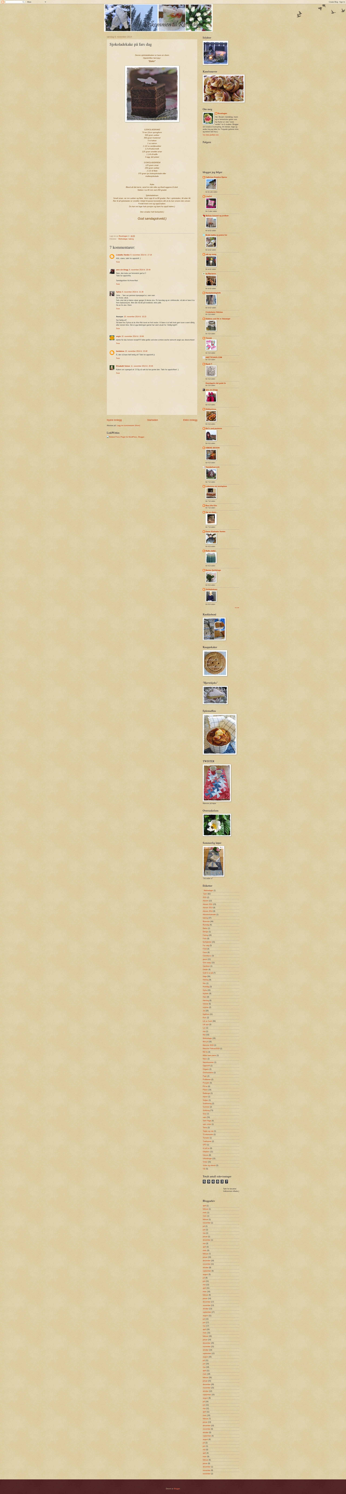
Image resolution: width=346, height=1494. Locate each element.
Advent (205, 901)
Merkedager (207, 1038)
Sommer (206, 1107)
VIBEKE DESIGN (212, 448)
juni (204, 1230)
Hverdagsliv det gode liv (216, 383)
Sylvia (118, 292)
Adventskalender (209, 915)
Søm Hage (207, 1121)
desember (206, 1240)
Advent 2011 (207, 904)
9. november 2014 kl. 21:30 (132, 292)
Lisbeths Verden (123, 255)
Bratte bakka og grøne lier (216, 235)
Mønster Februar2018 (211, 1049)
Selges (205, 1100)
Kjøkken (206, 1014)
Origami (206, 1069)
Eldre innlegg (190, 420)
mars (205, 1213)
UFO (204, 1145)
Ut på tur (206, 1148)
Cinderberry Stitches (214, 312)
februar (205, 1209)
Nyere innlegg (114, 420)
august (205, 1274)
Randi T (209, 364)
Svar (118, 262)
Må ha (205, 1052)
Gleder (205, 969)
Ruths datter (211, 551)
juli (204, 1226)
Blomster (206, 921)
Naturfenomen (208, 1062)
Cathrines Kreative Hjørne (216, 177)
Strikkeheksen (211, 589)
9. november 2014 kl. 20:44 (139, 270)
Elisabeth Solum (123, 366)
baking (131, 239)
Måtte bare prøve (209, 1055)
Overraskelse (208, 1073)
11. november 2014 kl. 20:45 (142, 366)
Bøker (205, 928)
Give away (207, 963)
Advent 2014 (208, 911)
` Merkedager (122, 239)
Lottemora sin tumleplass (216, 486)
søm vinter (207, 1124)
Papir (205, 1076)
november (206, 1223)
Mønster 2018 (208, 1045)
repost (205, 1097)
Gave (205, 952)
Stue (204, 1114)
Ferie (205, 939)
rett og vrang (211, 254)
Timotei (209, 338)
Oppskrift (206, 1066)
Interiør (205, 1004)
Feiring (205, 935)
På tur (205, 1086)
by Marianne (211, 274)
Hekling (206, 980)
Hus (204, 983)
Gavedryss (207, 956)
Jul (204, 1011)
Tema (205, 1128)
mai (204, 1031)
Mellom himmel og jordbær (217, 216)
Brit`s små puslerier (214, 428)
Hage (205, 976)
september (207, 1271)
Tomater (206, 1138)
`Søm (205, 894)
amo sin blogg (122, 270)
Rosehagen (222, 113)
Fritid (205, 949)
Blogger (177, 1489)
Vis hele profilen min (211, 135)
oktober (206, 1268)
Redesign (206, 1093)
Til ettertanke (208, 1134)
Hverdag (206, 987)
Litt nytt (206, 1024)
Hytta (205, 990)
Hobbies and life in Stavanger (218, 319)
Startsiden (152, 420)
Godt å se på (208, 973)
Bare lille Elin (211, 506)
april (204, 1206)
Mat (204, 1035)
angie (118, 336)
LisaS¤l (209, 196)
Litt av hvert (207, 1021)
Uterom (205, 1155)
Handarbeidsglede (213, 293)
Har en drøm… (212, 512)
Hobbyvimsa (211, 409)
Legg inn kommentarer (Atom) (128, 425)
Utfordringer (207, 1158)
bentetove (120, 351)
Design (205, 932)
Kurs (204, 1018)
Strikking (206, 1110)
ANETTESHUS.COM (214, 357)
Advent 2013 (208, 908)
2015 (205, 897)
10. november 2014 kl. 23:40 (136, 351)
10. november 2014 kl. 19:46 (133, 336)
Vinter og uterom (209, 1165)
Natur (205, 1059)
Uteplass (206, 1152)
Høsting (206, 1000)
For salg (206, 945)
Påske (205, 1090)
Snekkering (207, 1103)
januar (205, 1237)
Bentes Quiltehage (213, 570)
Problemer (207, 1079)
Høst (205, 997)
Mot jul (205, 1042)
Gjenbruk (206, 966)
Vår (204, 1169)
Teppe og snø (208, 1131)
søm (204, 1117)
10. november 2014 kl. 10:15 (135, 317)
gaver (205, 959)
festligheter (207, 942)
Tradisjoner (207, 1141)
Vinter (205, 1162)
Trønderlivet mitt (212, 467)
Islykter (206, 1007)
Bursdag (206, 925)
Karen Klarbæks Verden (215, 532)
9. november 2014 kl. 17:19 (141, 255)
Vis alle (237, 607)
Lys (204, 1028)
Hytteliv (206, 994)
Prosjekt (206, 1083)
